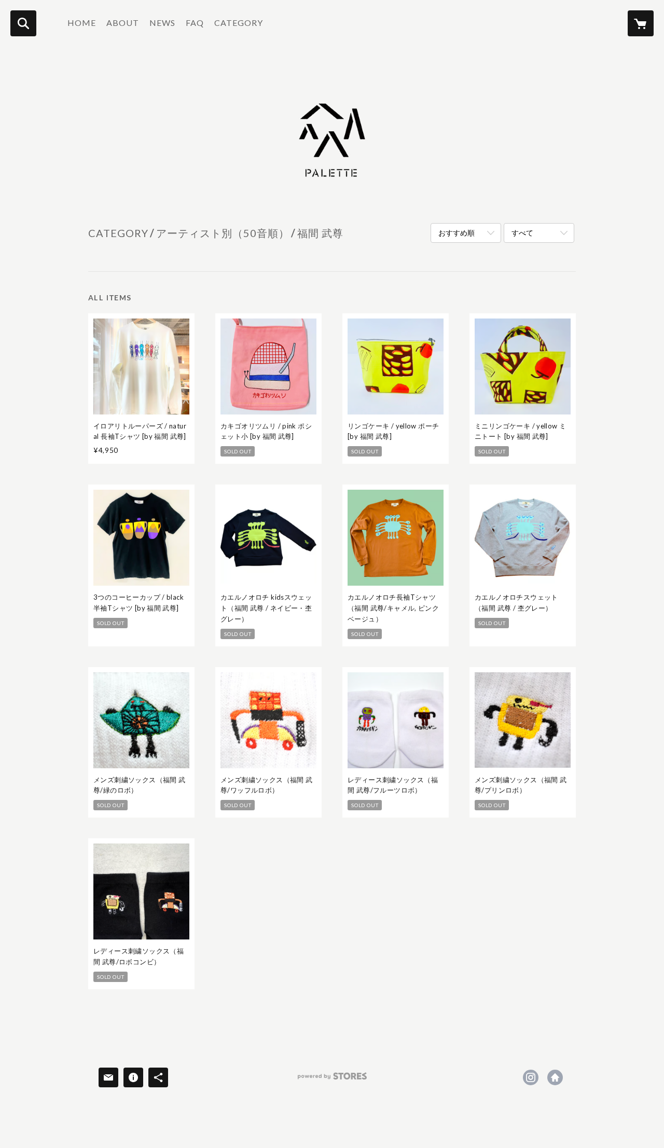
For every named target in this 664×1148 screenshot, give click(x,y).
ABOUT (122, 22)
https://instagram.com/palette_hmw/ (530, 1077)
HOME (81, 22)
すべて (522, 232)
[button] (238, 25)
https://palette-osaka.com (555, 1077)
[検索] (23, 23)
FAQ (195, 22)
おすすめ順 (456, 232)
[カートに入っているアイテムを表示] (641, 23)
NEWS (162, 22)
